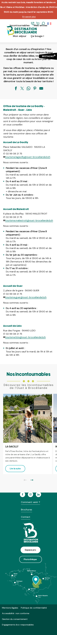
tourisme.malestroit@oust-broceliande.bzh (29, 220)
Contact (25, 517)
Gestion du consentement (15, 619)
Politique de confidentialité (34, 607)
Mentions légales (10, 607)
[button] (43, 23)
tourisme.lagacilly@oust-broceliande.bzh (27, 157)
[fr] (49, 23)
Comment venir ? (30, 502)
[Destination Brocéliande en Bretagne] (19, 31)
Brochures (26, 509)
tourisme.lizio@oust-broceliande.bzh (25, 337)
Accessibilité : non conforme (15, 613)
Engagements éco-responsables (18, 624)
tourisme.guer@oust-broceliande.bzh (26, 297)
